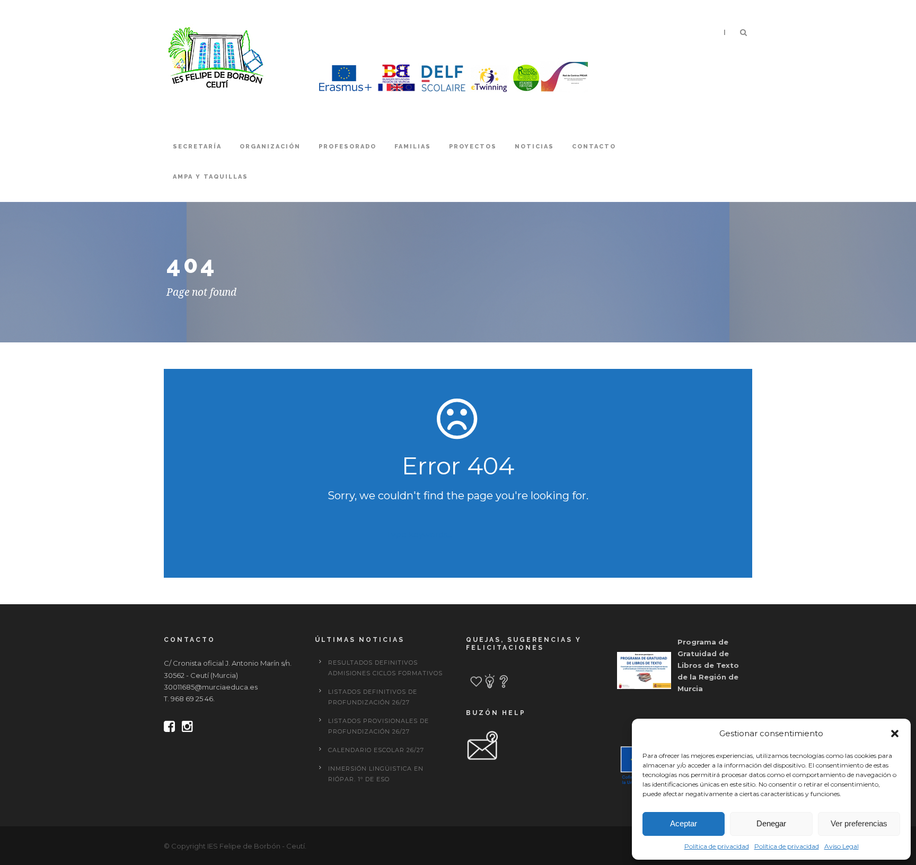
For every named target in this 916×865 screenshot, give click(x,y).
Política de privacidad (716, 846)
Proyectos (473, 146)
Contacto (594, 146)
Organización (270, 146)
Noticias (534, 146)
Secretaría (197, 146)
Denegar (771, 823)
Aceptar (683, 823)
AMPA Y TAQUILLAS (210, 176)
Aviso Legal (841, 846)
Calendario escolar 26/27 (376, 750)
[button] (894, 733)
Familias (412, 146)
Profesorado (347, 146)
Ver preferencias (859, 823)
